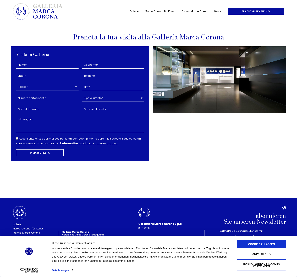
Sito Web (144, 228)
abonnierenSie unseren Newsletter (255, 218)
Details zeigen (60, 270)
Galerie (134, 11)
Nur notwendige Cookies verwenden (261, 265)
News (217, 11)
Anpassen (259, 253)
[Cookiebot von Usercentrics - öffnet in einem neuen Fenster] (29, 270)
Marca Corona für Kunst (160, 11)
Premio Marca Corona (195, 11)
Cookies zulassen (261, 244)
